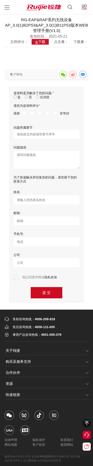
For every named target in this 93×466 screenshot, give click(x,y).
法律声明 (11, 440)
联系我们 (66, 440)
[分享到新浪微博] (73, 74)
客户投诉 (39, 444)
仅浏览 (44, 97)
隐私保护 (39, 440)
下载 (41, 42)
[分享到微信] (63, 74)
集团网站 (66, 444)
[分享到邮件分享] (83, 74)
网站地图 (11, 444)
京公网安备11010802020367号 (42, 460)
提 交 (46, 293)
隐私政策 (50, 277)
